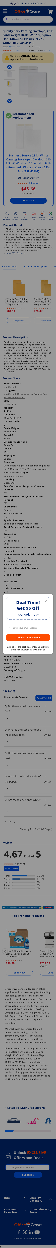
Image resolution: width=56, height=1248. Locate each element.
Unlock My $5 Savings (28, 637)
